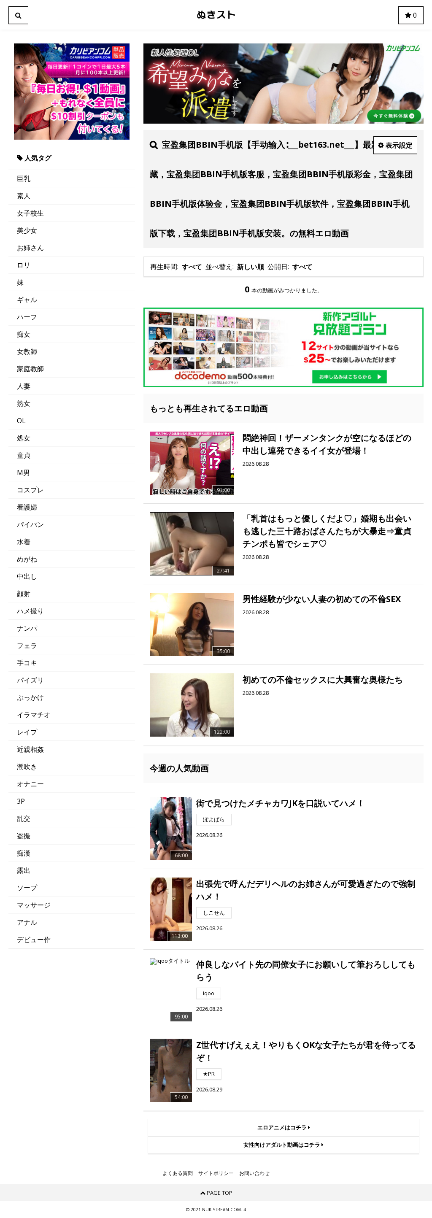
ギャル (27, 299)
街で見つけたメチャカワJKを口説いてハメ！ (280, 803)
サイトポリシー (216, 1173)
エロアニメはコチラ (282, 1127)
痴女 (23, 334)
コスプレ (30, 489)
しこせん (214, 912)
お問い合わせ (254, 1173)
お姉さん (30, 247)
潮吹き (27, 766)
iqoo (208, 993)
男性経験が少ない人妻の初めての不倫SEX (322, 599)
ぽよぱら (214, 819)
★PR (209, 1074)
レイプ (27, 732)
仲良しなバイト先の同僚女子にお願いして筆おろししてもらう (306, 971)
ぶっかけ (30, 697)
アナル (27, 922)
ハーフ (27, 316)
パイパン (30, 524)
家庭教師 (30, 368)
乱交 (23, 818)
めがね (27, 559)
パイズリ (30, 680)
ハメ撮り (30, 611)
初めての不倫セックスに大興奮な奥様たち (323, 679)
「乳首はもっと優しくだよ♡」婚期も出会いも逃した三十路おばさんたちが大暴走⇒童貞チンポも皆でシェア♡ (327, 531)
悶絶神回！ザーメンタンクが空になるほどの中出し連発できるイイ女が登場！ (327, 444)
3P (21, 801)
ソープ (27, 887)
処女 (23, 438)
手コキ (27, 662)
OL (21, 420)
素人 (23, 195)
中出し (27, 576)
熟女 (23, 403)
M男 (23, 472)
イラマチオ (34, 714)
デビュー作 (34, 939)
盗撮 (23, 835)
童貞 (23, 455)
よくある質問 (177, 1173)
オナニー (30, 784)
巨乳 (23, 178)
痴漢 (23, 853)
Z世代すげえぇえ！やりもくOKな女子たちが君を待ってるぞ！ (306, 1051)
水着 (23, 541)
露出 (23, 870)
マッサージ (34, 905)
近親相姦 (30, 749)
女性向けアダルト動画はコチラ (282, 1144)
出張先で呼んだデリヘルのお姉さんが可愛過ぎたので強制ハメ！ (306, 890)
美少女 (27, 230)
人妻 (23, 386)
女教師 (27, 351)
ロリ (23, 265)
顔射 (23, 593)
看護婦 (27, 507)
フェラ (27, 645)
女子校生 (30, 213)
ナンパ (27, 628)
